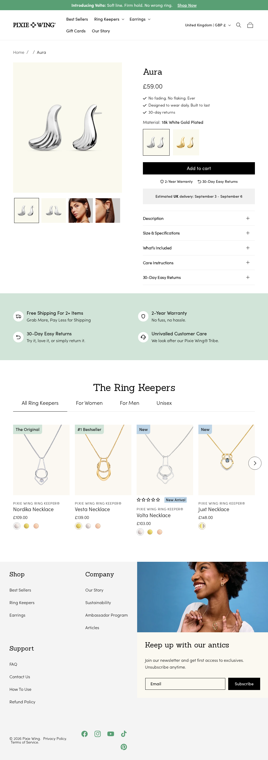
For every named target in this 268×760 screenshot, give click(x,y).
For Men (129, 402)
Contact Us (19, 676)
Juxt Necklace (213, 509)
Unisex (164, 402)
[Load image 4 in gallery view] (108, 210)
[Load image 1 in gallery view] (26, 210)
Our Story (94, 590)
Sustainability (98, 602)
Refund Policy (22, 701)
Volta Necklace (154, 515)
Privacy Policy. (55, 738)
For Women (89, 402)
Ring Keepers (22, 602)
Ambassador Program (106, 615)
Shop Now (187, 5)
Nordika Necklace (33, 509)
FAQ (13, 664)
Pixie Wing (31, 738)
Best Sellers (20, 590)
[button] (108, 19)
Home (18, 52)
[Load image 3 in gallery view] (81, 210)
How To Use (20, 689)
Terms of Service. (25, 742)
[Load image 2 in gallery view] (53, 210)
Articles (92, 627)
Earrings (17, 615)
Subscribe (244, 683)
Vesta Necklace (92, 509)
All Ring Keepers (40, 402)
